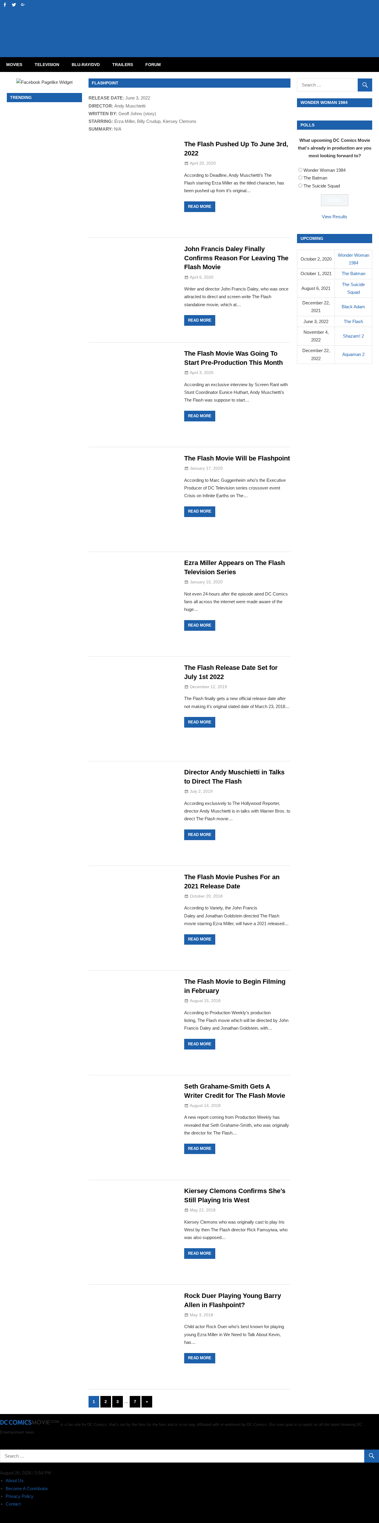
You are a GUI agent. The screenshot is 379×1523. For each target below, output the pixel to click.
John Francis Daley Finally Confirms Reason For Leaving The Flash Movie (236, 258)
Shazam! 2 (353, 335)
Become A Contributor (27, 1488)
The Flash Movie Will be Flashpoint (237, 458)
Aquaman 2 (353, 354)
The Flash (353, 321)
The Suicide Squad (321, 185)
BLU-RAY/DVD (86, 64)
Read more (199, 206)
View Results (334, 216)
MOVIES (14, 64)
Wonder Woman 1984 (324, 170)
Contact (13, 1503)
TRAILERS (122, 64)
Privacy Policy (19, 1496)
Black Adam (353, 306)
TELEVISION (47, 64)
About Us (15, 1480)
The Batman (315, 177)
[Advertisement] (213, 22)
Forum (153, 64)
